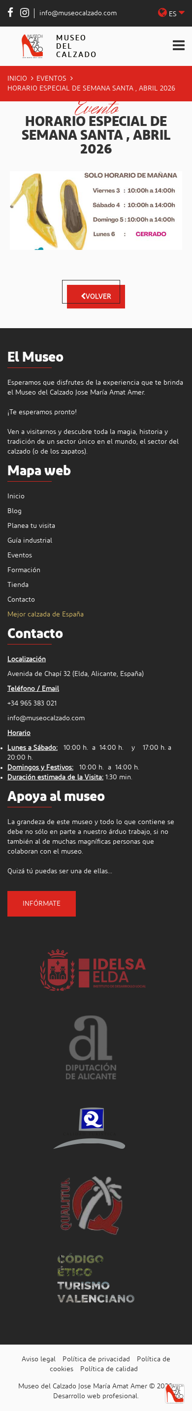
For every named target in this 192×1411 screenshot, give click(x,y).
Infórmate (42, 903)
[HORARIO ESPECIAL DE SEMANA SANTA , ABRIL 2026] (96, 210)
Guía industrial (29, 540)
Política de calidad (109, 1369)
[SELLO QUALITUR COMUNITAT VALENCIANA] (91, 1205)
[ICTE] (91, 1126)
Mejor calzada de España (45, 614)
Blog (14, 511)
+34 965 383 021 (32, 703)
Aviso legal (39, 1359)
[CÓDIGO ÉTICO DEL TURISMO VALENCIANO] (96, 1283)
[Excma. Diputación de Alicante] (91, 1047)
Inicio (17, 78)
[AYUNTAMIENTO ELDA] (91, 969)
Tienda (18, 585)
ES (173, 14)
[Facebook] (10, 14)
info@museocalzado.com (78, 13)
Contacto (21, 599)
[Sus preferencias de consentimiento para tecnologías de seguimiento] (174, 1393)
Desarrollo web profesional (95, 1396)
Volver (98, 296)
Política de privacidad (96, 1359)
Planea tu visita (31, 525)
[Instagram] (24, 14)
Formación (23, 570)
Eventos (51, 78)
